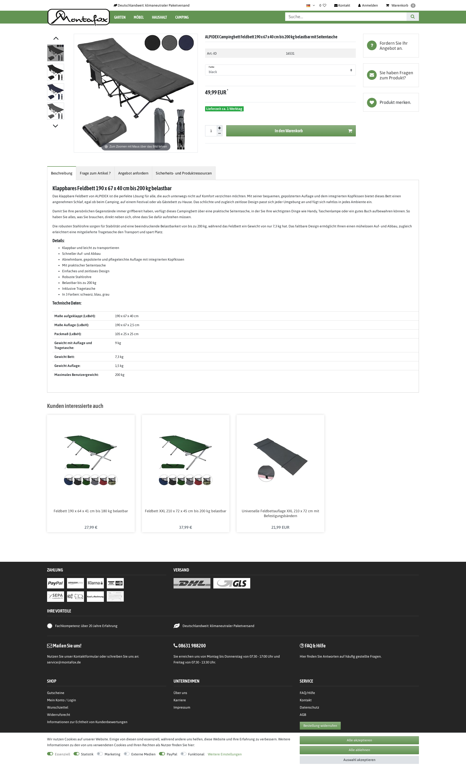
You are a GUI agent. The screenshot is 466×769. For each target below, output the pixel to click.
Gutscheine (55, 693)
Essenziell (62, 754)
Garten (119, 17)
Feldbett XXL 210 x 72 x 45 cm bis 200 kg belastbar (185, 511)
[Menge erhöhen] (220, 128)
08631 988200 (192, 645)
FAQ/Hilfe (307, 693)
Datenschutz (309, 707)
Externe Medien (143, 754)
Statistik (87, 754)
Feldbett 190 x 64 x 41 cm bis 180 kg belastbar (91, 511)
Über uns (180, 693)
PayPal (172, 754)
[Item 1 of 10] (59, 83)
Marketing (112, 754)
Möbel (139, 17)
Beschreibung (61, 173)
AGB (303, 715)
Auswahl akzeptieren (359, 760)
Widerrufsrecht (58, 715)
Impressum (182, 707)
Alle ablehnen (359, 750)
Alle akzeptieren (359, 740)
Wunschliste (391, 102)
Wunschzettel (57, 707)
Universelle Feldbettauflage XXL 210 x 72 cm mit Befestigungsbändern (280, 513)
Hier (303, 656)
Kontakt (306, 700)
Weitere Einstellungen (225, 754)
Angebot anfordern (133, 173)
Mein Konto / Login (61, 700)
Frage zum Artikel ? (95, 173)
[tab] (391, 46)
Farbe (212, 67)
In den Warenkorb (289, 130)
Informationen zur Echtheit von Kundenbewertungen (87, 722)
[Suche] (413, 16)
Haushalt (159, 17)
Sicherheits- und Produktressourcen (184, 173)
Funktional (196, 754)
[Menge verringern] (220, 134)
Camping (182, 17)
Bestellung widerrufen (320, 726)
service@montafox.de (64, 662)
